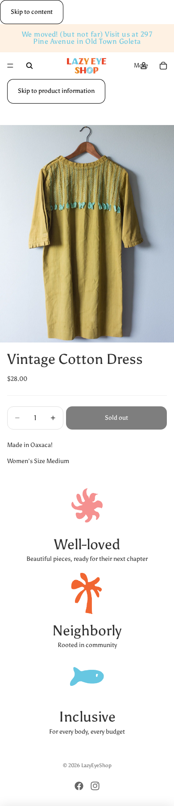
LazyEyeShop (96, 765)
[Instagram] (95, 786)
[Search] (29, 65)
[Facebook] (79, 786)
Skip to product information (56, 91)
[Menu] (10, 66)
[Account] (143, 65)
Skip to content (32, 12)
